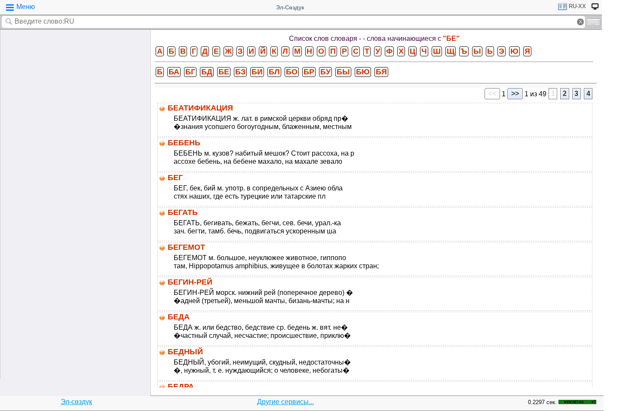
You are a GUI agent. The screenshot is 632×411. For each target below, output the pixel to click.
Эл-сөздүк (76, 401)
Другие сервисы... (285, 401)
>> (515, 93)
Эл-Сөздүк (290, 7)
